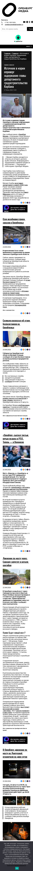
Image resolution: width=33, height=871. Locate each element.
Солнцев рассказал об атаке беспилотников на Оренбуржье (17, 324)
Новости (11, 65)
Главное (15, 53)
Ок (17, 868)
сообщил (8, 381)
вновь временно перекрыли (13, 789)
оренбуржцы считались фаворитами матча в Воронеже (16, 488)
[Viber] (29, 202)
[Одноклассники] (23, 202)
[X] (27, 202)
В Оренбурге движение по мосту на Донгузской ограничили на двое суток (15, 753)
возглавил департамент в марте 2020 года (15, 184)
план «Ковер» (8, 400)
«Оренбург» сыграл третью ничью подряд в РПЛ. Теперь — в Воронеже (16, 438)
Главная (7, 53)
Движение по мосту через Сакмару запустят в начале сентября (16, 561)
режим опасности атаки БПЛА (14, 398)
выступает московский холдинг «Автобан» (16, 709)
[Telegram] (25, 202)
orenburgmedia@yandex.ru (14, 24)
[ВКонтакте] (21, 202)
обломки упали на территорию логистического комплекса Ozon (16, 293)
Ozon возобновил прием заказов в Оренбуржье (14, 220)
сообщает (22, 602)
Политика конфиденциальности (16, 865)
